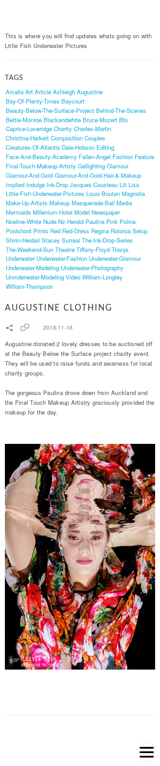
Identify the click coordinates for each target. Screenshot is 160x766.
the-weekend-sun (29, 249)
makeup (59, 203)
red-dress (75, 231)
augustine (90, 92)
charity (63, 128)
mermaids (18, 212)
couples (94, 138)
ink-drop (57, 184)
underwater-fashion (61, 258)
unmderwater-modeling (35, 277)
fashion (122, 156)
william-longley (102, 277)
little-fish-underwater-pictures (45, 193)
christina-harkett (27, 138)
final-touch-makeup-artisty (41, 166)
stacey (51, 240)
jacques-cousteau (94, 184)
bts (123, 120)
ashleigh (64, 92)
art (29, 92)
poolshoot (19, 231)
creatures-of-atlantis (33, 147)
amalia (15, 92)
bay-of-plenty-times (33, 101)
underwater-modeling (32, 267)
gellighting (91, 166)
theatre (65, 249)
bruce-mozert (100, 120)
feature (144, 156)
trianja (120, 249)
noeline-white (23, 221)
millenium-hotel (52, 212)
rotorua (121, 231)
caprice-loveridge (29, 128)
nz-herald (71, 221)
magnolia (133, 193)
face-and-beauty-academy (41, 156)
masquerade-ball (93, 203)
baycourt (72, 101)
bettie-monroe (24, 120)
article (43, 92)
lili (123, 184)
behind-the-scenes (121, 110)
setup (140, 231)
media (124, 203)
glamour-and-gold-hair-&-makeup (98, 175)
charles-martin (92, 128)
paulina (94, 221)
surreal (71, 240)
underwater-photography (92, 267)
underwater (20, 258)
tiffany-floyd (93, 249)
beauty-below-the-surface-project (50, 110)
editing (105, 147)
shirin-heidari (23, 240)
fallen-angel (95, 156)
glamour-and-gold (29, 175)
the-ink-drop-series (107, 240)
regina (100, 231)
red (55, 231)
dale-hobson (78, 147)
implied (15, 184)
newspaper (106, 212)
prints (40, 231)
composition (67, 138)
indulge (35, 184)
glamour (117, 166)
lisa (133, 184)
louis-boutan (103, 193)
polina (128, 221)
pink (112, 221)
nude (49, 221)
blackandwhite (62, 120)
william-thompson (29, 286)
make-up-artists (27, 203)
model (82, 212)
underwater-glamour (115, 258)
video (73, 277)
